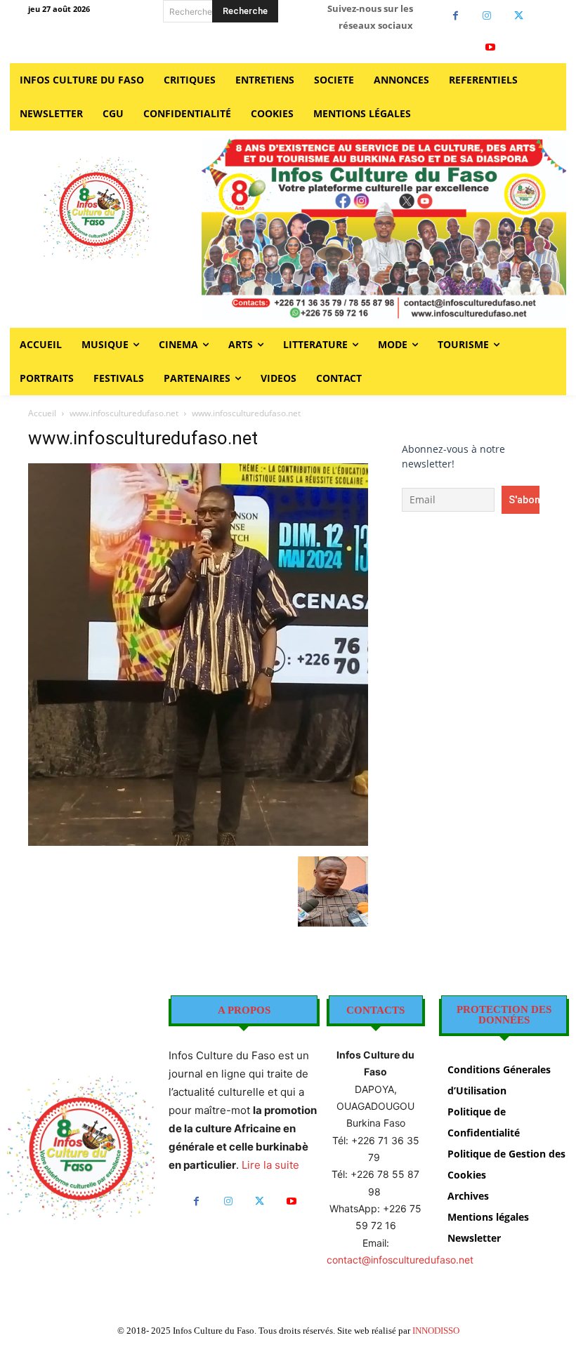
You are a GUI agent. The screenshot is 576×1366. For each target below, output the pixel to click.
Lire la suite (270, 1165)
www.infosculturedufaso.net (124, 413)
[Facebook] (455, 16)
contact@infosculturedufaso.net (400, 1260)
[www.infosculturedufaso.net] (198, 842)
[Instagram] (487, 16)
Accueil (42, 413)
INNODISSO (435, 1330)
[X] (518, 16)
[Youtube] (490, 47)
